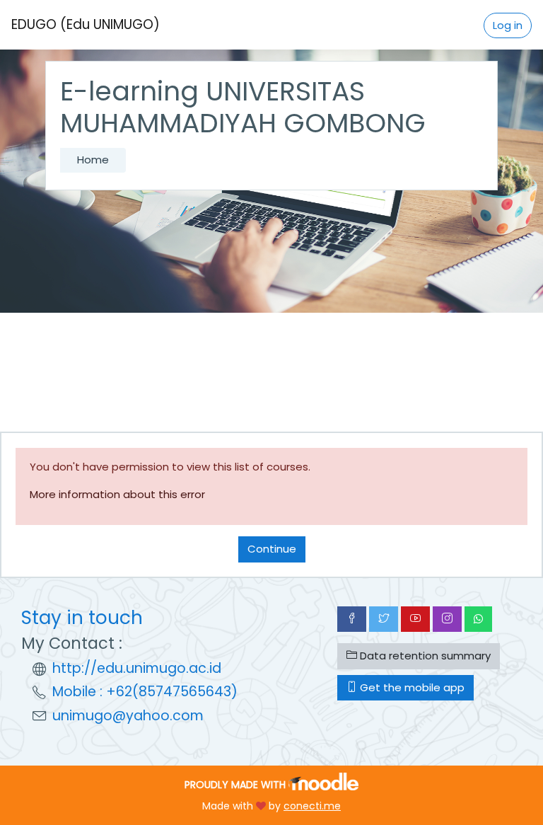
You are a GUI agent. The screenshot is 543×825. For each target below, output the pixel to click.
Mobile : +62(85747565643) (145, 691)
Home (93, 159)
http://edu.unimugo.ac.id (136, 668)
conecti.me (312, 806)
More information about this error (117, 494)
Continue (271, 548)
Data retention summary (424, 655)
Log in (507, 25)
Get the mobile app (411, 687)
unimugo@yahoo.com (128, 715)
